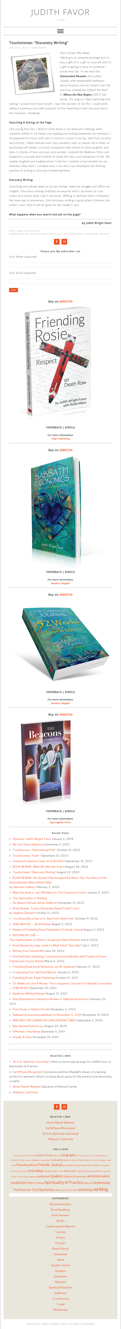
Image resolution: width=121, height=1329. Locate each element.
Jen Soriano (22, 1171)
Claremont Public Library (20, 1160)
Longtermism (50, 1171)
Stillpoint (88, 1183)
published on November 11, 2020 (47, 1015)
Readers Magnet (60, 583)
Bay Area (57, 1155)
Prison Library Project (20, 1177)
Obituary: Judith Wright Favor (32, 839)
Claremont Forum (100, 1155)
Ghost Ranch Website (26, 1086)
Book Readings (60, 1209)
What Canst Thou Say (66, 1190)
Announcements (60, 1204)
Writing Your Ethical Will (28, 951)
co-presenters (44, 1160)
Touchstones (32, 231)
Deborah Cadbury (71, 1160)
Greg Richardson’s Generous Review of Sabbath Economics (51, 999)
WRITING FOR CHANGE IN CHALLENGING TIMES (44, 1020)
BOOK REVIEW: (39, 866)
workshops (85, 1190)
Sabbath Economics (75, 1176)
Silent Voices (36, 1183)
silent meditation (73, 234)
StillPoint (61, 1293)
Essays (60, 1237)
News (60, 1259)
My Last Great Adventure (29, 844)
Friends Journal (50, 1165)
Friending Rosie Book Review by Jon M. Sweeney (44, 966)
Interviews (60, 1254)
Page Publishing (60, 438)
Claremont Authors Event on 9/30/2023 (39, 861)
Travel (61, 1304)
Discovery (41, 234)
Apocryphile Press (60, 822)
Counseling (57, 1160)
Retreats (60, 1282)
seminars (94, 1176)
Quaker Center (60, 1265)
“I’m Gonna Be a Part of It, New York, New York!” (43, 918)
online (60, 1171)
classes (35, 1160)
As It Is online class (28, 1155)
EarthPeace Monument (27, 1072)
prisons (33, 1176)
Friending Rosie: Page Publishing (34, 978)
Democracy (84, 1160)
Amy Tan (29, 234)
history (98, 1165)
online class (70, 1171)
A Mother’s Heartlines (26, 1031)
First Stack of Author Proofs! (31, 1009)
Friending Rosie (26, 1165)
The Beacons (22, 1190)
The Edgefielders (43, 1190)
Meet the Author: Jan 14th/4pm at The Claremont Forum (49, 892)
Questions (60, 1276)
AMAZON (66, 301)
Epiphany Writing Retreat (29, 993)
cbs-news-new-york (84, 1155)
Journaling (55, 234)
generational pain (72, 1165)
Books (61, 1220)
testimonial (92, 234)
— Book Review (32, 924)
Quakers (56, 1176)
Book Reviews (60, 1215)
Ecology (102, 1160)
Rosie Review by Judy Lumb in (47, 945)
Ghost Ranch (87, 1165)
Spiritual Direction (60, 1287)
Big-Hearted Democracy (28, 1026)
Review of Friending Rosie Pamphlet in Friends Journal (48, 929)
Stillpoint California (25, 1092)
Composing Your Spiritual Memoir (34, 972)
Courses (60, 1232)
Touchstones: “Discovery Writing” (38, 42)
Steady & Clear (22, 1037)
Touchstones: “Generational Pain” (34, 850)
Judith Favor (60, 12)
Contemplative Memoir (60, 1226)
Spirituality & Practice (64, 1182)
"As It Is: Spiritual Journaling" (31, 1061)
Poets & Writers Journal (100, 1171)
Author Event (45, 1155)
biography (69, 1155)
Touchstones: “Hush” (26, 855)
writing (104, 234)
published (43, 1176)
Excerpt (60, 1243)
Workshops (60, 1309)
